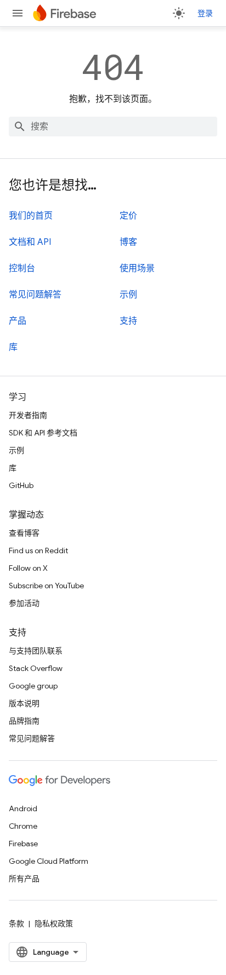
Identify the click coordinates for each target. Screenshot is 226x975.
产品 (17, 321)
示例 (128, 294)
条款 (16, 923)
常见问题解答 (35, 294)
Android (23, 808)
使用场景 (137, 268)
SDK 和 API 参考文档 (43, 433)
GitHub (21, 485)
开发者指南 (28, 415)
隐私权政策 (54, 923)
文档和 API (30, 242)
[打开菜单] (18, 13)
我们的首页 (31, 215)
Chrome (23, 826)
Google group (33, 686)
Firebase (23, 843)
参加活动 (24, 603)
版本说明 (24, 703)
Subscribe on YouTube (46, 585)
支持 (128, 321)
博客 (128, 242)
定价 (128, 215)
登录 (205, 13)
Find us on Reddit (38, 550)
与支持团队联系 (36, 651)
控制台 (22, 268)
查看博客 (24, 533)
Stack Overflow (36, 668)
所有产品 (24, 879)
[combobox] (113, 126)
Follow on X (28, 568)
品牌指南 (24, 721)
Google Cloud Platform (48, 861)
